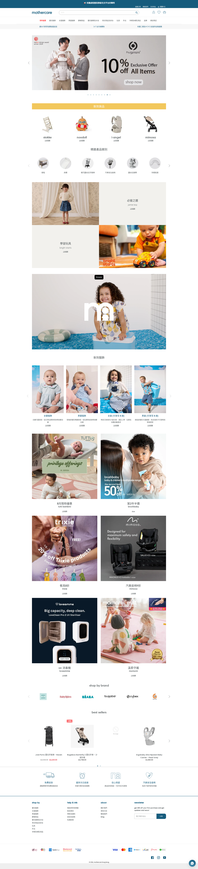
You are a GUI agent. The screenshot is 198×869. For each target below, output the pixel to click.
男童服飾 (35, 814)
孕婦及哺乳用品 (37, 832)
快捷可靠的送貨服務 (82, 786)
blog (102, 817)
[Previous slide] (28, 165)
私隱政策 (70, 820)
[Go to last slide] (28, 62)
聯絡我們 (104, 814)
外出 (33, 829)
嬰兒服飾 (35, 808)
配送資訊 (70, 811)
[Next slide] (169, 62)
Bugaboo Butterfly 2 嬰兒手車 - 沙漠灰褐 (82, 756)
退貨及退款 (71, 817)
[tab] (90, 94)
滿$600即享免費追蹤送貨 (49, 786)
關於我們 (104, 808)
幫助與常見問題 (72, 808)
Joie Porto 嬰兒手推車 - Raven (48, 754)
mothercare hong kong (101, 862)
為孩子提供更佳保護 (149, 786)
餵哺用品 (35, 817)
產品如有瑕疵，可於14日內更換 (116, 786)
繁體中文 (162, 6)
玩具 (33, 826)
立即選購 (47, 140)
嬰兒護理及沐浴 (37, 820)
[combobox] (99, 12)
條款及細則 (71, 814)
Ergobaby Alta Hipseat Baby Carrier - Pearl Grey (149, 756)
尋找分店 (104, 811)
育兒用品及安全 (37, 823)
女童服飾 (35, 811)
